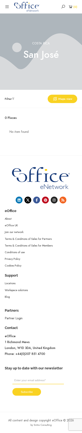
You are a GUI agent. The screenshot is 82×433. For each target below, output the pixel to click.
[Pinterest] (45, 200)
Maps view (65, 99)
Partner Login (14, 318)
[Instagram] (54, 200)
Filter (8, 99)
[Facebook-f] (36, 200)
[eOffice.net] (26, 6)
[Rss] (62, 200)
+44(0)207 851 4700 (30, 354)
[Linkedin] (19, 200)
